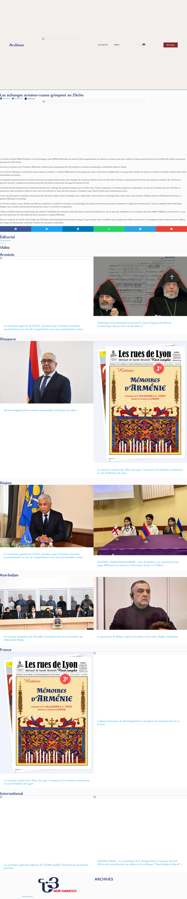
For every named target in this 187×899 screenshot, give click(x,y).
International (11, 793)
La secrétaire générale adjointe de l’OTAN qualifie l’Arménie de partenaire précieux (46, 866)
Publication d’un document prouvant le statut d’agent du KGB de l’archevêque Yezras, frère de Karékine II (134, 324)
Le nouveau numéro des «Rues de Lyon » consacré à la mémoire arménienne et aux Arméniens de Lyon (140, 471)
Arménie (6, 98)
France (5, 649)
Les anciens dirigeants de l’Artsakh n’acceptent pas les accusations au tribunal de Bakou (43, 638)
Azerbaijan (9, 575)
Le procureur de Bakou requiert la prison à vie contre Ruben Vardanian (137, 636)
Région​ (6, 482)
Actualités (102, 45)
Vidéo (5, 247)
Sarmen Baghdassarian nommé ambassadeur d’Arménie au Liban (40, 410)
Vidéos (116, 45)
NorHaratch (27, 896)
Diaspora (8, 338)
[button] (15, 229)
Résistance (5, 240)
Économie (19, 98)
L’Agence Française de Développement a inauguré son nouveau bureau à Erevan (138, 722)
